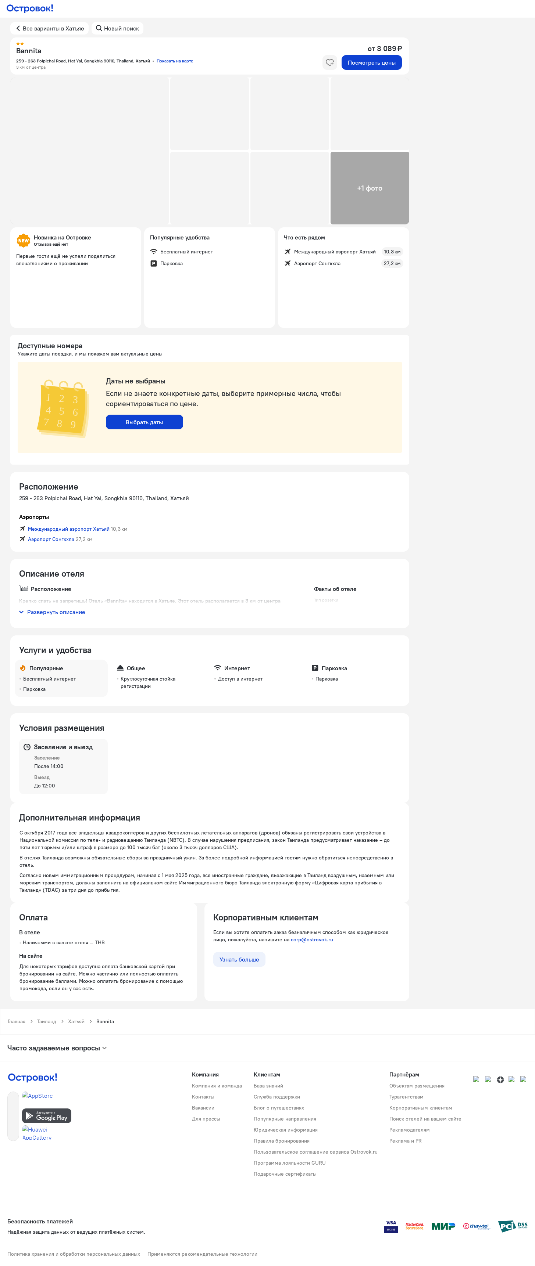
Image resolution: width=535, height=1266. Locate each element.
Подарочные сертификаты (285, 1174)
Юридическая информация (286, 1129)
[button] (89, 150)
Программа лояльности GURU (290, 1162)
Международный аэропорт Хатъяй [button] (69, 529)
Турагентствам (406, 1096)
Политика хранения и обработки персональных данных (73, 1254)
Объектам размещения (417, 1085)
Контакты (203, 1096)
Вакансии (203, 1107)
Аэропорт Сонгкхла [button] (51, 539)
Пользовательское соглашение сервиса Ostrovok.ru (316, 1151)
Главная (16, 1021)
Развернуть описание (56, 612)
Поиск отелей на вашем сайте (425, 1118)
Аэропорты (34, 516)
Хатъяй (76, 1021)
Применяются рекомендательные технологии (202, 1254)
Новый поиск (121, 28)
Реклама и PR (405, 1140)
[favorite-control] (329, 62)
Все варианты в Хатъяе (53, 28)
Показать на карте (175, 61)
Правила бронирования (282, 1140)
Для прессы (206, 1118)
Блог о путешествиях (279, 1107)
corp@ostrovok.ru (312, 939)
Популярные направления (285, 1118)
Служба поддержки (277, 1096)
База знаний (268, 1085)
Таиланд (46, 1021)
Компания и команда (217, 1085)
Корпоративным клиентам (420, 1107)
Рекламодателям (409, 1129)
